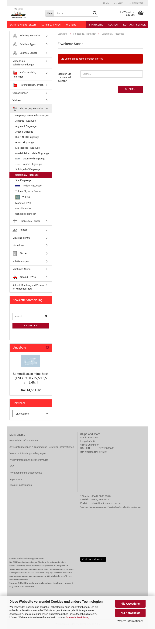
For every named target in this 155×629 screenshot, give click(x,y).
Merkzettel (137, 3)
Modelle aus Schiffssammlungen (23, 63)
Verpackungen (20, 93)
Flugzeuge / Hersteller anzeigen (32, 115)
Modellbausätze (23, 208)
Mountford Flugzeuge (33, 158)
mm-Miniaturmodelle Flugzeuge (32, 153)
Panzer (23, 229)
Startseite (96, 24)
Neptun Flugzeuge (32, 164)
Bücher (23, 253)
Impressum (15, 479)
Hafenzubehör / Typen (31, 84)
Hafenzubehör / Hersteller (24, 74)
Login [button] (119, 3)
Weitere (71, 24)
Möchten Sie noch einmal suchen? (64, 77)
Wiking (26, 197)
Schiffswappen (20, 261)
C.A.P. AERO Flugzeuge (27, 137)
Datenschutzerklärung (77, 617)
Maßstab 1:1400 (21, 237)
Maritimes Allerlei (21, 269)
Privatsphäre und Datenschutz (25, 472)
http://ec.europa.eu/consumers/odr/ (30, 576)
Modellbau (18, 245)
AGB (11, 466)
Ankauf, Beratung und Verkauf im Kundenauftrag (28, 287)
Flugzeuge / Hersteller (31, 108)
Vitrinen (16, 100)
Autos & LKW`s (27, 277)
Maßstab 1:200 (23, 203)
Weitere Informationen (130, 621)
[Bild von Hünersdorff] (30, 361)
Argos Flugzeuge (24, 131)
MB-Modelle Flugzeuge (27, 147)
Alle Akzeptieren (130, 603)
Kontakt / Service (134, 24)
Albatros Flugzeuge (25, 120)
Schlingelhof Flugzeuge (27, 169)
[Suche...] (94, 13)
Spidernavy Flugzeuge (27, 174)
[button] (106, 3)
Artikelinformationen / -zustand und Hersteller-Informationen (41, 447)
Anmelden (31, 325)
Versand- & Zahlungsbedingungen (27, 453)
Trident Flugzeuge (32, 185)
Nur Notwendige (130, 612)
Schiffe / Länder (28, 52)
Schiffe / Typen (50, 24)
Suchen (113, 24)
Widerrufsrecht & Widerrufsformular (28, 459)
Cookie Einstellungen (20, 485)
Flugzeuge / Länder (29, 221)
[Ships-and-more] (24, 13)
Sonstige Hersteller (25, 213)
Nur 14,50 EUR (31, 390)
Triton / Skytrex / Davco (27, 191)
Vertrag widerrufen (93, 559)
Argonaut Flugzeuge (25, 126)
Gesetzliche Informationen (23, 440)
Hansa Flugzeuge (24, 142)
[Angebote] (47, 348)
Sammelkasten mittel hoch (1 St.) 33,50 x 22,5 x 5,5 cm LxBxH (31, 378)
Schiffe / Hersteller (23, 24)
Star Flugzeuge (23, 180)
